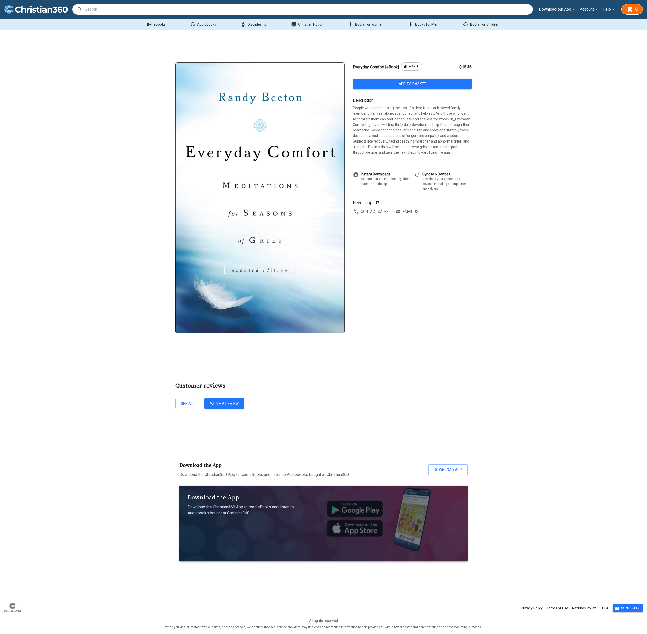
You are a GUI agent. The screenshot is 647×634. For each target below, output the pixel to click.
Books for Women (366, 24)
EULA (604, 608)
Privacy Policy (532, 608)
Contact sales (375, 211)
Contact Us (627, 608)
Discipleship (253, 24)
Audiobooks (203, 24)
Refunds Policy (584, 608)
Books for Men (423, 24)
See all (188, 403)
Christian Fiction (307, 24)
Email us (410, 211)
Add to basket (412, 84)
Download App (448, 469)
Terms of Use (557, 608)
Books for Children (481, 24)
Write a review (224, 403)
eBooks (156, 24)
